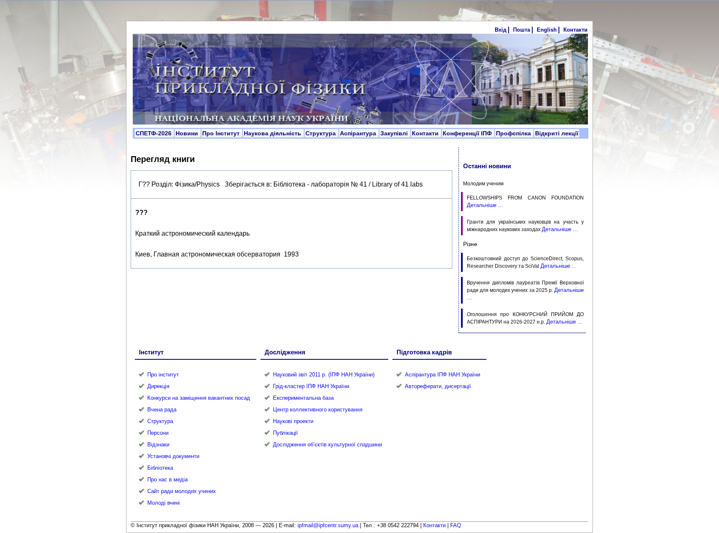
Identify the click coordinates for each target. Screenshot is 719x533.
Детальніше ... (485, 205)
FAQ (455, 525)
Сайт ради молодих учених (181, 491)
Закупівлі (394, 133)
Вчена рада (161, 409)
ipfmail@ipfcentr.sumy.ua (328, 525)
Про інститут (163, 374)
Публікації (285, 433)
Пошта (521, 30)
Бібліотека (160, 468)
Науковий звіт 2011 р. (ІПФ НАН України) (323, 374)
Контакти (575, 30)
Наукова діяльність (273, 133)
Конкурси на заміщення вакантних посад (198, 398)
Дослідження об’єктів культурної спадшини (327, 444)
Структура (321, 133)
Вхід (500, 30)
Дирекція (158, 386)
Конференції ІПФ (468, 133)
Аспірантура (359, 133)
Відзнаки (158, 444)
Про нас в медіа (167, 479)
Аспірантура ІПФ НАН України (442, 374)
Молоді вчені (163, 503)
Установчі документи (173, 456)
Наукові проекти (293, 421)
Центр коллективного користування (317, 409)
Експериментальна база (303, 398)
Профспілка (514, 133)
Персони (158, 433)
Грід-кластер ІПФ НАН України (311, 386)
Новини (188, 133)
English (547, 30)
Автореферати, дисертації (438, 386)
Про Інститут (221, 133)
